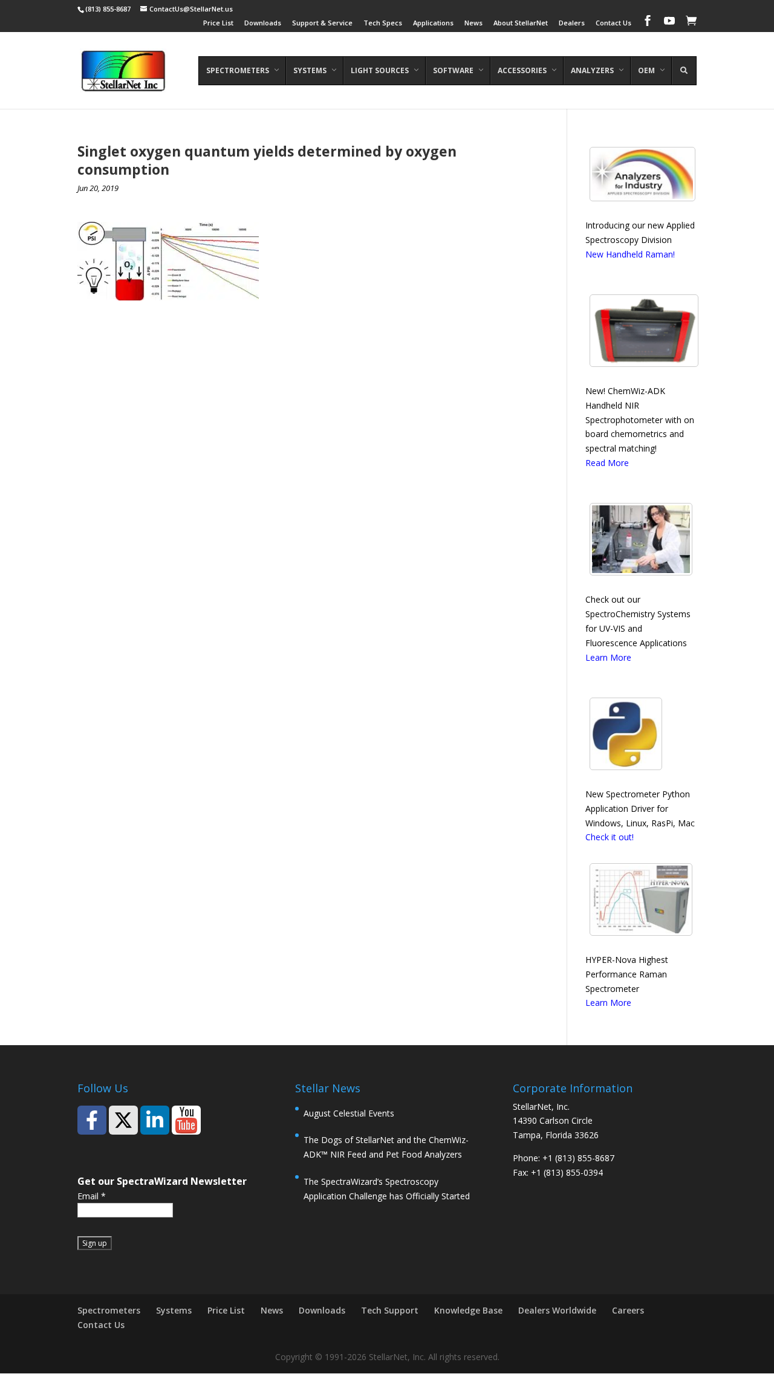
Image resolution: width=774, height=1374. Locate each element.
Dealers (572, 23)
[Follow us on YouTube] (186, 1120)
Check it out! (609, 837)
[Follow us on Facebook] (91, 1120)
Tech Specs (382, 23)
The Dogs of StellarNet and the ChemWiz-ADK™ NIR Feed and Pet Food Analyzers (386, 1147)
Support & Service (322, 23)
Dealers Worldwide (557, 1310)
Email (91, 1196)
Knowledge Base (468, 1310)
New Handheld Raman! (630, 254)
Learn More (608, 657)
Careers (628, 1310)
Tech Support (389, 1310)
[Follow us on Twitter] (123, 1120)
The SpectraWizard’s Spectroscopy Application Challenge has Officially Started (387, 1189)
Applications (433, 23)
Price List (218, 23)
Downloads (262, 23)
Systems (174, 1310)
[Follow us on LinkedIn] (154, 1120)
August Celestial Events (349, 1113)
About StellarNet (520, 23)
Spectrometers (108, 1310)
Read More (607, 462)
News (473, 23)
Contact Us (613, 23)
